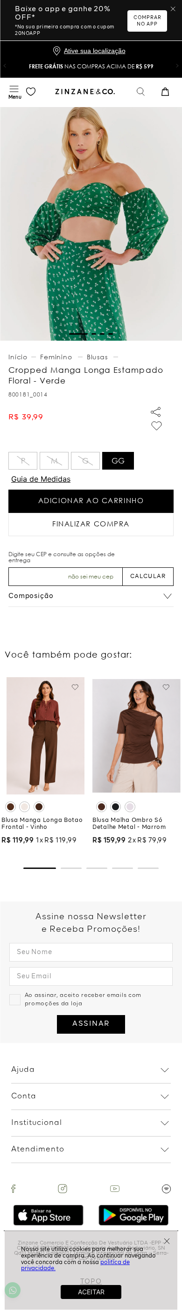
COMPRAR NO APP (147, 21)
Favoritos (30, 91)
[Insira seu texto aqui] (13, 1188)
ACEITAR (91, 1292)
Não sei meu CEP (90, 576)
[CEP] (65, 568)
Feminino (56, 357)
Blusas (97, 357)
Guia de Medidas (40, 479)
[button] (4, 65)
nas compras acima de (91, 66)
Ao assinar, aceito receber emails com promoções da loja (83, 1000)
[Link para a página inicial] (18, 357)
